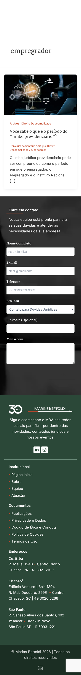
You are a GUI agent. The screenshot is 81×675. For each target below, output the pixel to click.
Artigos (14, 123)
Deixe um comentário (22, 146)
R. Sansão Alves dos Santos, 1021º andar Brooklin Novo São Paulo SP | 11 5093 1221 (36, 621)
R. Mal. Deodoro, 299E (29, 592)
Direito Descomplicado (36, 123)
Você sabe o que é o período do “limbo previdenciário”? (38, 134)
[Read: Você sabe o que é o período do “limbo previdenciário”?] (40, 94)
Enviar (62, 374)
